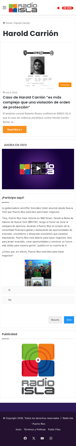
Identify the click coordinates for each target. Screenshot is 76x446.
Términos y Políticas (35, 429)
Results (55, 319)
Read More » (14, 129)
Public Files (54, 429)
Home (8, 23)
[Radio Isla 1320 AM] (23, 7)
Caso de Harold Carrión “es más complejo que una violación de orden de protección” (36, 102)
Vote (69, 319)
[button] (38, 273)
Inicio (18, 429)
